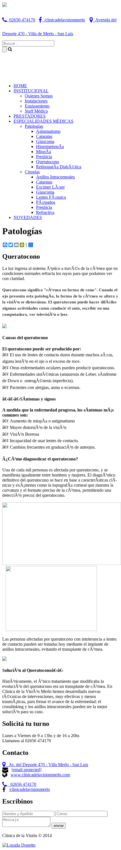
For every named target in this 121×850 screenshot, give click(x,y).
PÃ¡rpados (45, 202)
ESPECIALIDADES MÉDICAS (43, 121)
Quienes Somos (39, 95)
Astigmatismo (48, 131)
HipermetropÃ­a (50, 146)
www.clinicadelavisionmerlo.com (40, 774)
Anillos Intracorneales (55, 177)
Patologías (34, 126)
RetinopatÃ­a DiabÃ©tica (58, 166)
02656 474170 (21, 19)
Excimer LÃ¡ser (50, 187)
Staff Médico (36, 111)
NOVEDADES (28, 217)
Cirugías (32, 171)
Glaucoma (45, 141)
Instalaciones (36, 101)
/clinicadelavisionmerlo (63, 19)
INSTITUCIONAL (31, 90)
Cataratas (44, 136)
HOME (20, 85)
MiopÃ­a (43, 151)
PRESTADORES (30, 116)
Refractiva (45, 212)
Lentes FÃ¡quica (51, 197)
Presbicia (44, 156)
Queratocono (47, 161)
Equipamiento (37, 106)
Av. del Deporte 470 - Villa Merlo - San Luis (47, 764)
